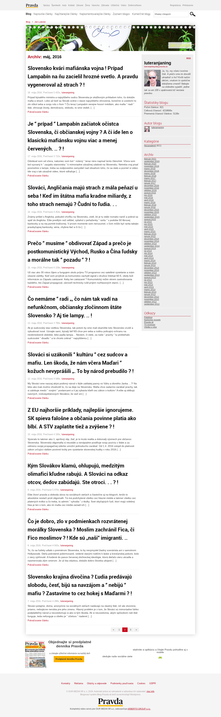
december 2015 (151, 210)
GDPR (152, 683)
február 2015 (150, 234)
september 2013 (152, 275)
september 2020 (152, 161)
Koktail (71, 5)
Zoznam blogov (121, 14)
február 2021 (150, 159)
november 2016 (151, 188)
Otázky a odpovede (97, 683)
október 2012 (150, 302)
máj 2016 (148, 197)
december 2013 (151, 268)
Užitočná (115, 5)
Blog (28, 14)
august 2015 (150, 219)
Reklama (78, 683)
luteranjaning (68, 92)
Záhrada (105, 5)
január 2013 (150, 294)
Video (123, 5)
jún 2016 (148, 195)
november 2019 (151, 166)
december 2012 (151, 297)
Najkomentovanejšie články (95, 14)
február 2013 (150, 292)
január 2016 (150, 207)
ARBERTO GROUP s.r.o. (139, 709)
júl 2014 (148, 251)
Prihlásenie (187, 5)
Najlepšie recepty (152, 320)
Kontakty (65, 683)
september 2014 (152, 246)
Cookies (141, 683)
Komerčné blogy (141, 14)
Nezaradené (150, 145)
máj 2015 (148, 227)
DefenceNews (134, 5)
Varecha (95, 5)
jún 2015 (148, 224)
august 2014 (150, 248)
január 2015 (150, 236)
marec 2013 (149, 289)
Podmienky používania (121, 683)
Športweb (55, 5)
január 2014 (150, 265)
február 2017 (150, 181)
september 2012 (152, 304)
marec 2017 (149, 178)
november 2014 (151, 241)
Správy (46, 5)
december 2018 (151, 171)
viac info (150, 691)
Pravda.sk (148, 322)
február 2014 (150, 263)
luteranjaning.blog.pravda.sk (156, 66)
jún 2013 (148, 282)
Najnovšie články (42, 14)
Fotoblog (148, 317)
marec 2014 (149, 260)
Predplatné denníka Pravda (69, 659)
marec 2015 (149, 231)
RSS (188, 58)
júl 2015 (148, 222)
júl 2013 (148, 280)
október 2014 (150, 243)
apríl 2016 (149, 200)
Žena (87, 5)
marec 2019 (149, 168)
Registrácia (175, 5)
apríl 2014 (149, 258)
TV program (149, 325)
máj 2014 (148, 256)
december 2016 (151, 185)
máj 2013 (148, 285)
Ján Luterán (40, 22)
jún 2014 (148, 253)
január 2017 (150, 183)
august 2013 (150, 277)
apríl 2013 (149, 287)
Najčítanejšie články (66, 14)
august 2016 (150, 193)
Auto (64, 5)
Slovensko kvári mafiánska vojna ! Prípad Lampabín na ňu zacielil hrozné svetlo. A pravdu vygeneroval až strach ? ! (83, 76)
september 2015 (152, 217)
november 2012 (151, 299)
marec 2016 (149, 202)
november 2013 (151, 270)
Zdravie (79, 5)
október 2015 (150, 214)
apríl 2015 (149, 229)
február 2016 (150, 205)
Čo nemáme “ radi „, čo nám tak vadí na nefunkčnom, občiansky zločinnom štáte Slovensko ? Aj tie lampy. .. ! (75, 307)
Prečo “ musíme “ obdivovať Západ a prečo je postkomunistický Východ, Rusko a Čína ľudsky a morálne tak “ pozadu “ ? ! (82, 251)
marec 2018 (149, 173)
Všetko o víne (150, 327)
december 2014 (151, 239)
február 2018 (150, 176)
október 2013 (150, 272)
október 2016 (150, 190)
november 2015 (151, 212)
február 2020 (150, 164)
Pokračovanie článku (38, 112)
